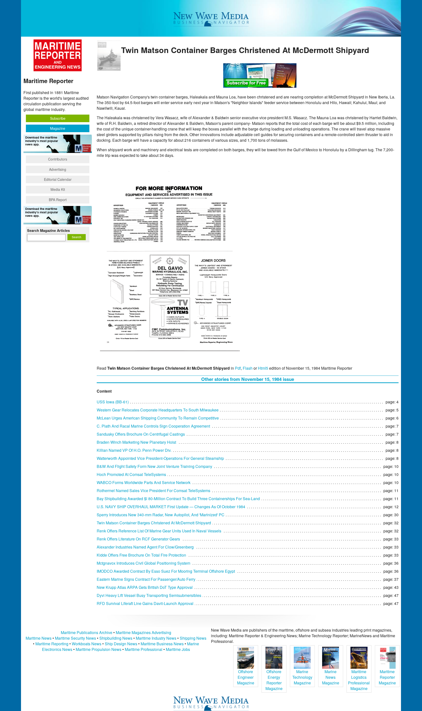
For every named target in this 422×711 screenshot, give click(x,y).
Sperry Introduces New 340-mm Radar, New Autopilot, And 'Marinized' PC (160, 514)
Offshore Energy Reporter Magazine (274, 680)
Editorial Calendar (58, 179)
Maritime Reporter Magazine (387, 677)
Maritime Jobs (178, 649)
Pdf (238, 368)
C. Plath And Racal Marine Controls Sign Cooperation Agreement (153, 426)
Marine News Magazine (330, 677)
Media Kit (58, 189)
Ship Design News (121, 643)
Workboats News (86, 643)
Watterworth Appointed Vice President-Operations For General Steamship (160, 458)
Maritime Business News (163, 643)
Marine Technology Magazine (302, 677)
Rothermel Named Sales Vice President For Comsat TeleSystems (153, 490)
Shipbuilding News (115, 638)
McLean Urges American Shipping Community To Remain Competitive (158, 418)
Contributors (57, 159)
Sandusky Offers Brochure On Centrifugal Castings (141, 434)
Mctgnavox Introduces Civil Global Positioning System (143, 563)
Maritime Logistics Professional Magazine (359, 680)
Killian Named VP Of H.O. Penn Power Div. (134, 450)
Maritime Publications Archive (86, 632)
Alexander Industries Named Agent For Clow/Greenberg (145, 547)
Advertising (57, 169)
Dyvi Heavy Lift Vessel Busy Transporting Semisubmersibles (149, 595)
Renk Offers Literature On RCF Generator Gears (138, 539)
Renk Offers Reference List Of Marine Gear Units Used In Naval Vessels (159, 531)
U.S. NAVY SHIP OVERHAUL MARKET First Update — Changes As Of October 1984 (171, 506)
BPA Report (58, 199)
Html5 (263, 368)
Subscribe (57, 118)
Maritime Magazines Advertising (143, 632)
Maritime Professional (143, 649)
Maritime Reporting (51, 643)
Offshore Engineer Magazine (245, 677)
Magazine (57, 128)
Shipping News (193, 638)
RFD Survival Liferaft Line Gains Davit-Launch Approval (145, 603)
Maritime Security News (75, 638)
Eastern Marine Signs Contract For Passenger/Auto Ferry (146, 579)
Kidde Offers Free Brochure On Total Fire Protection (141, 555)
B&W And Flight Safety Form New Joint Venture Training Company (154, 466)
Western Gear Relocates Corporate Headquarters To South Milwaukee (158, 410)
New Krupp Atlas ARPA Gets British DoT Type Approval (145, 587)
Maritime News (39, 638)
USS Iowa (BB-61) (113, 402)
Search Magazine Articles (48, 230)
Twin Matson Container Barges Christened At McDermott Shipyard (154, 523)
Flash (248, 368)
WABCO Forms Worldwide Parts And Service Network (143, 482)
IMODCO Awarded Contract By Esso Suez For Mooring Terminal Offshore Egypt (166, 571)
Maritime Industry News (156, 638)
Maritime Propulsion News (98, 649)
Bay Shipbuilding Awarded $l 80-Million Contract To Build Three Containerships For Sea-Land (178, 498)
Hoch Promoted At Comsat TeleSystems (131, 474)
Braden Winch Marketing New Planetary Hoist (136, 442)
